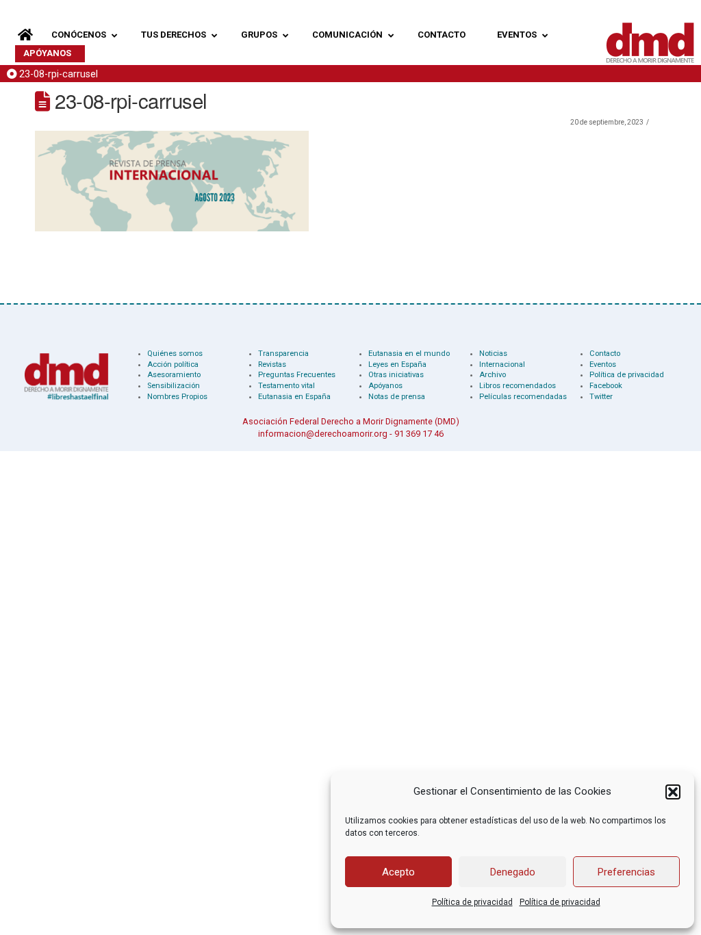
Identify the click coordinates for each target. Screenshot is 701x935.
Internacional (502, 364)
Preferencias (626, 872)
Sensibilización (173, 385)
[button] (673, 792)
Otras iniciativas (396, 374)
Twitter (601, 396)
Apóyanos (385, 385)
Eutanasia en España (294, 396)
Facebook (605, 385)
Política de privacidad (472, 902)
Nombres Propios (177, 396)
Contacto (604, 353)
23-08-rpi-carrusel (58, 74)
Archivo (492, 374)
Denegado (512, 872)
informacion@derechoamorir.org (322, 433)
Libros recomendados (517, 385)
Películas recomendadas (523, 396)
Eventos (602, 364)
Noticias (493, 353)
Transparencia (283, 353)
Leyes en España (397, 364)
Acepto (398, 872)
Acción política (173, 364)
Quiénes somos (175, 353)
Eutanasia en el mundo (409, 353)
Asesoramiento (174, 374)
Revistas (272, 364)
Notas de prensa (396, 396)
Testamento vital (286, 385)
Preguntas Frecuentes (296, 374)
